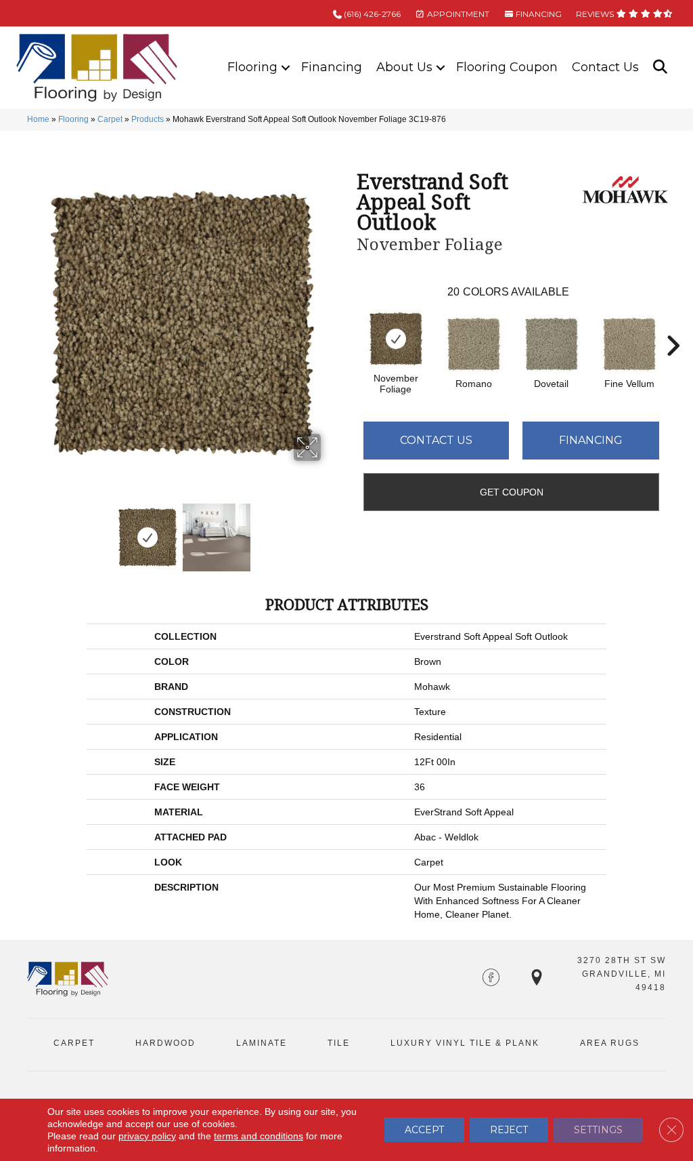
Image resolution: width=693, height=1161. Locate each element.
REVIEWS (596, 14)
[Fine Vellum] (629, 344)
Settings (598, 1130)
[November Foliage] (396, 339)
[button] (285, 67)
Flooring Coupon (507, 67)
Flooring (252, 67)
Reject (509, 1130)
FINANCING (538, 14)
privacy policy (147, 1136)
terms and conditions (258, 1136)
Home (38, 119)
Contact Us (605, 67)
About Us (404, 67)
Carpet (109, 119)
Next (329, 530)
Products (147, 119)
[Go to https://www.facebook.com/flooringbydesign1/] (491, 978)
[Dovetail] (551, 344)
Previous (34, 530)
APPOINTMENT (457, 14)
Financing (331, 67)
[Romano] (474, 344)
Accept (424, 1130)
